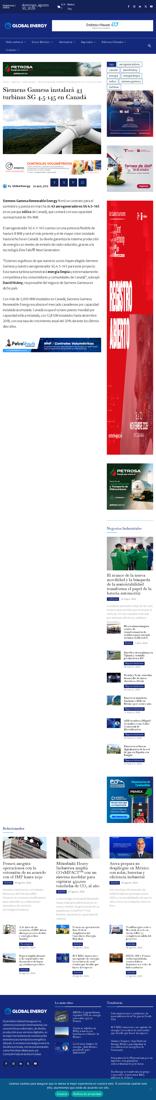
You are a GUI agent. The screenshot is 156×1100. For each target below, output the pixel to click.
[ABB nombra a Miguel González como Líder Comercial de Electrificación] (114, 723)
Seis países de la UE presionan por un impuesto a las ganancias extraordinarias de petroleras (132, 1060)
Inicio (6, 82)
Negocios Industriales (134, 663)
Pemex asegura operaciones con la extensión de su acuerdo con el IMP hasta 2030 (24, 870)
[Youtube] (151, 7)
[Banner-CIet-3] (130, 191)
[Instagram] (134, 7)
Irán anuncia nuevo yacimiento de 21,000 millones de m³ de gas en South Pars (131, 1016)
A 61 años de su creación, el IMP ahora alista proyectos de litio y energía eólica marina (32, 932)
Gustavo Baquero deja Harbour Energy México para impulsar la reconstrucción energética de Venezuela (128, 1045)
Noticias (16, 82)
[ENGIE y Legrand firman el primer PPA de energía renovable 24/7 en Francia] (62, 1016)
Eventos (128, 643)
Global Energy (21, 186)
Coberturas (113, 599)
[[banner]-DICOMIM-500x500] (130, 136)
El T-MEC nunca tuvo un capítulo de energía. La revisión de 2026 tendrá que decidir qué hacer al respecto (86, 961)
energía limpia (131, 75)
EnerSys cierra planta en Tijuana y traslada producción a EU (138, 655)
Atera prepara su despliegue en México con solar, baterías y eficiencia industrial (129, 870)
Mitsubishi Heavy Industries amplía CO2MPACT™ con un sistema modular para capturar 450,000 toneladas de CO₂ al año (77, 874)
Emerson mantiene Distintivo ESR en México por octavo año (138, 700)
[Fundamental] (102, 25)
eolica (112, 81)
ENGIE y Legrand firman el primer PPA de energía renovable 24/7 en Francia (87, 1017)
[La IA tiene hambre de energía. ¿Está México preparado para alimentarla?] (62, 1048)
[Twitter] (145, 7)
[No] (151, 1089)
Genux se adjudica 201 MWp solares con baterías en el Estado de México (86, 1033)
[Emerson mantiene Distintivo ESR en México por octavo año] (114, 700)
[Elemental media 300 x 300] (130, 453)
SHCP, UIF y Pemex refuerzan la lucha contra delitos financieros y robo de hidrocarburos (138, 961)
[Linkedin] (140, 7)
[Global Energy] (5, 186)
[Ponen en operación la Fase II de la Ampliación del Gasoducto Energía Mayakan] (62, 929)
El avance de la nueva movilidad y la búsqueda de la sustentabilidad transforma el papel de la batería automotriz (129, 584)
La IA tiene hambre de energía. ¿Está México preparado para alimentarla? (85, 1048)
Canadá (113, 70)
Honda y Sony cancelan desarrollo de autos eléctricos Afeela (138, 678)
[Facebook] (128, 7)
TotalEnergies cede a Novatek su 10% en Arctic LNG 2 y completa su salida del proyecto (138, 932)
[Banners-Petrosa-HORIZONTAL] (52, 80)
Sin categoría (26, 944)
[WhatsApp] (82, 182)
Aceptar (62, 1094)
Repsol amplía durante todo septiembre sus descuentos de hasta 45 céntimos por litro (32, 960)
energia (113, 75)
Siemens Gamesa (131, 81)
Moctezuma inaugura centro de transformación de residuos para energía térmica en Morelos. (137, 631)
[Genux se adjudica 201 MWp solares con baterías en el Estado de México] (62, 1032)
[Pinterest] (73, 182)
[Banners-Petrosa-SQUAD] (130, 509)
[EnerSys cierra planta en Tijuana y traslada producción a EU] (114, 655)
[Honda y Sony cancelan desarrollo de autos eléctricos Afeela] (114, 678)
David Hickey (130, 70)
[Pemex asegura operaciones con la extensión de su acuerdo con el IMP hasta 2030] (25, 848)
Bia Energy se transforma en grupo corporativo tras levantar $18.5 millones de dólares (130, 1074)
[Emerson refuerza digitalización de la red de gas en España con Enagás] (114, 749)
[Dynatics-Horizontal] (52, 178)
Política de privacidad (87, 1094)
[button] (149, 46)
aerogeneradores (129, 64)
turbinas (114, 87)
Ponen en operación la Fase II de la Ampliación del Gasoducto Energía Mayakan (86, 932)
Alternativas (29, 82)
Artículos (8, 882)
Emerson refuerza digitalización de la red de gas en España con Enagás (137, 751)
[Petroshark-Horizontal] (52, 355)
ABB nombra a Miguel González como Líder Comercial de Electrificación (137, 725)
